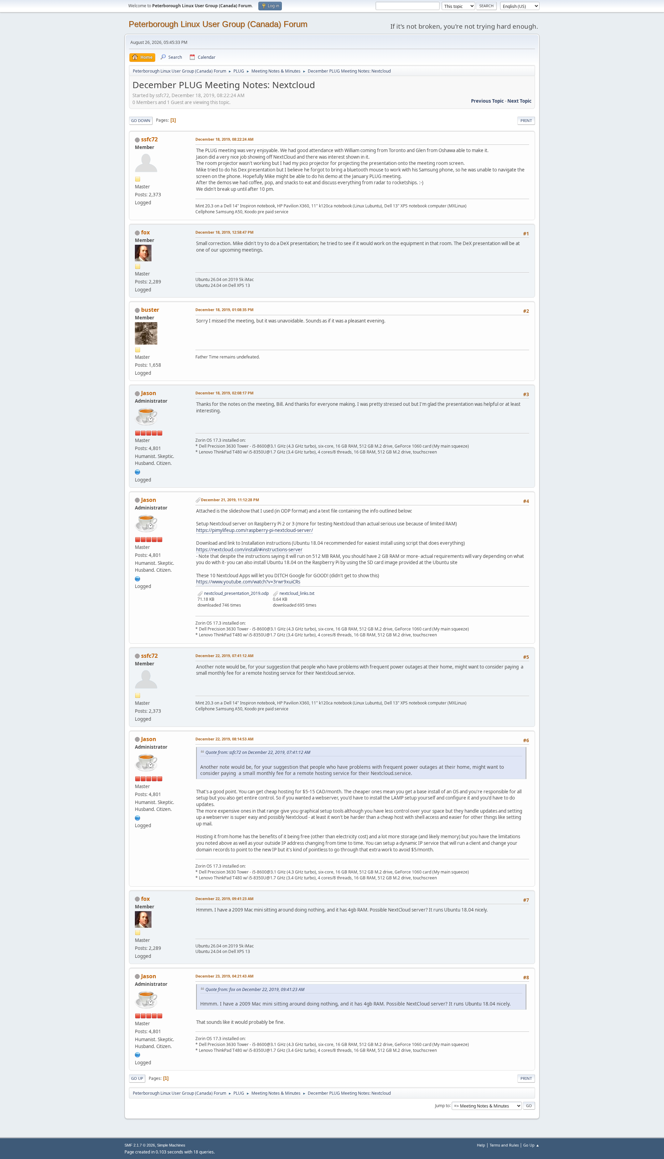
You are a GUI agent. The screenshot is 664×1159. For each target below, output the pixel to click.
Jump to (442, 1105)
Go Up (137, 1078)
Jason (148, 393)
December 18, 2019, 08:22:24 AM (224, 139)
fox (145, 232)
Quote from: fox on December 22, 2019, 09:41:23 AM (254, 989)
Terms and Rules (504, 1145)
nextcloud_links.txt (296, 593)
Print (526, 120)
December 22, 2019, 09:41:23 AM (224, 898)
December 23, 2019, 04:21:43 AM (224, 976)
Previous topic (487, 101)
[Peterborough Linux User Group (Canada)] (137, 471)
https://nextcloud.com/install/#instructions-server (249, 549)
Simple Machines (171, 1145)
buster (150, 310)
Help (481, 1145)
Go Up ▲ (531, 1145)
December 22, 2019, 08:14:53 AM (224, 738)
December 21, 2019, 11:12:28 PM (230, 499)
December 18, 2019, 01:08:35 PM (224, 309)
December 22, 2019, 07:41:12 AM (224, 655)
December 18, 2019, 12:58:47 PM (224, 232)
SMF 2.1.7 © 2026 (139, 1145)
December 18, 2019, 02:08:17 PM (224, 392)
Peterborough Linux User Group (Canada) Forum (218, 24)
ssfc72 (149, 139)
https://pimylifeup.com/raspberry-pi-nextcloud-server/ (254, 530)
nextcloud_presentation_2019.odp (236, 593)
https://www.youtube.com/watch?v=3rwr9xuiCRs (248, 582)
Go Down (140, 120)
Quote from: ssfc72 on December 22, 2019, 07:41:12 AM (257, 752)
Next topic (519, 101)
